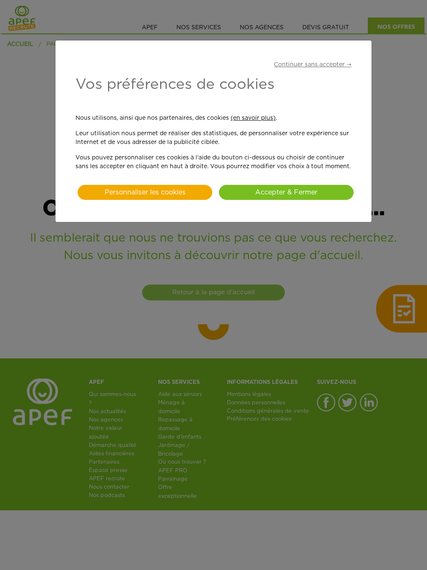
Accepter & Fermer (286, 192)
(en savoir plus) (253, 118)
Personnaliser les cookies (145, 192)
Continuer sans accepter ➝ (313, 65)
